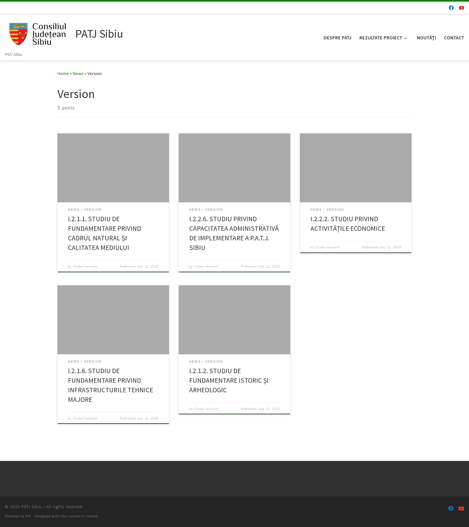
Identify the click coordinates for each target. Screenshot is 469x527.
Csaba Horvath (85, 266)
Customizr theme (82, 516)
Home (63, 73)
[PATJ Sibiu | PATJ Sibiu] (39, 33)
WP (28, 516)
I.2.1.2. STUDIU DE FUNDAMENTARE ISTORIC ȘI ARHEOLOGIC (229, 380)
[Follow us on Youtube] (461, 7)
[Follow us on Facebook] (451, 7)
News (78, 73)
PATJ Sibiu (31, 506)
